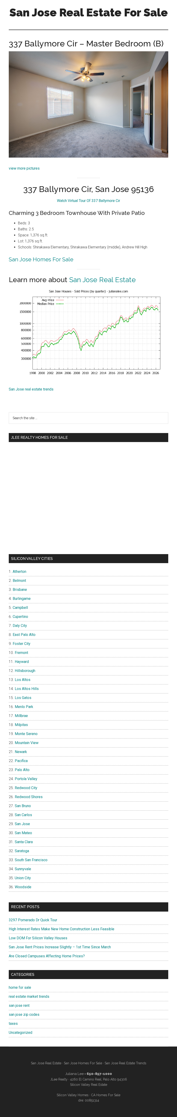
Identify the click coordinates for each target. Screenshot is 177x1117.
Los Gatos (23, 698)
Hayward (22, 661)
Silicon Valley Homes (72, 1095)
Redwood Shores (29, 797)
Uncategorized (20, 1032)
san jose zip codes (24, 1014)
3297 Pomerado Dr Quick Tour (33, 920)
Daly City (20, 625)
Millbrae (21, 716)
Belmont (19, 580)
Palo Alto (22, 770)
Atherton (19, 571)
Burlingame (22, 598)
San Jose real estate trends (31, 389)
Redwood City (26, 788)
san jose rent (19, 1005)
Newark (21, 752)
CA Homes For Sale (105, 1095)
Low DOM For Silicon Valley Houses (38, 938)
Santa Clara (24, 842)
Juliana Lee (74, 1074)
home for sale (20, 987)
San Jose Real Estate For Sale (88, 12)
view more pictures (24, 168)
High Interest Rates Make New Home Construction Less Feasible (61, 929)
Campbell (20, 607)
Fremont (21, 652)
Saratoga (22, 851)
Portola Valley (26, 779)
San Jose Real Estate (102, 280)
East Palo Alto (24, 634)
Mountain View (26, 743)
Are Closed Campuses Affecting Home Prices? (47, 956)
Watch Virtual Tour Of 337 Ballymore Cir (88, 200)
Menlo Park (24, 707)
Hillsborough (25, 670)
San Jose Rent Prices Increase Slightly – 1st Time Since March (60, 947)
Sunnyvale (23, 869)
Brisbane (20, 589)
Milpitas (21, 725)
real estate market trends (29, 996)
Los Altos (22, 680)
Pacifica (21, 761)
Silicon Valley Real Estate (88, 1084)
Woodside (23, 887)
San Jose (22, 824)
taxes (13, 1023)
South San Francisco (31, 860)
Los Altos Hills (27, 689)
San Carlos (23, 815)
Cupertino (20, 616)
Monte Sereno (26, 734)
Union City (23, 878)
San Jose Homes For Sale (41, 259)
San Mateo (23, 833)
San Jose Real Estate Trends (125, 1063)
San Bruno (23, 806)
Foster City (21, 643)
